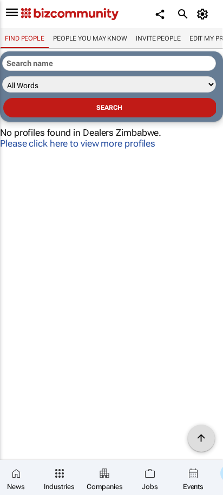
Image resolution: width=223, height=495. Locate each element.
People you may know (90, 38)
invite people (158, 38)
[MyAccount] (204, 14)
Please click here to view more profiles (77, 143)
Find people (24, 38)
